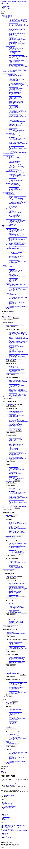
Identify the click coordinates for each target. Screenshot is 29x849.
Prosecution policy (13, 280)
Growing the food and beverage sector (17, 138)
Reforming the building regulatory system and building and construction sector (18, 20)
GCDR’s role (12, 233)
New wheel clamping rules (15, 114)
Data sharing (12, 285)
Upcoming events (10, 307)
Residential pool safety (14, 32)
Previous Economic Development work (18, 152)
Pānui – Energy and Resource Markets (17, 70)
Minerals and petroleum (14, 58)
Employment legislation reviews (16, 75)
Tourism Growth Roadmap (15, 174)
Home (2, 771)
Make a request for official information (17, 289)
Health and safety (13, 78)
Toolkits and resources (14, 258)
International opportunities (15, 203)
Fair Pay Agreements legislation (16, 88)
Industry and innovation (14, 215)
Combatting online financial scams (16, 99)
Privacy (5, 836)
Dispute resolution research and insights (18, 237)
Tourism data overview (14, 184)
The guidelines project (14, 260)
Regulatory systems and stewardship (17, 239)
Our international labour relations (16, 79)
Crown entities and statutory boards (17, 276)
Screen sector (12, 147)
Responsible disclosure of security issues (18, 306)
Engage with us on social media (13, 294)
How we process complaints (15, 298)
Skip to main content (5, 1)
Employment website (13, 80)
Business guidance (13, 98)
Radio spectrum (12, 224)
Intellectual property (13, 128)
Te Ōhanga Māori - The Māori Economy (18, 148)
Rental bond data (13, 47)
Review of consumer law (14, 103)
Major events (12, 140)
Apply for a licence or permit (15, 212)
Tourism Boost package (14, 176)
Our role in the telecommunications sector (18, 220)
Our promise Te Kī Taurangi (15, 270)
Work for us (8, 283)
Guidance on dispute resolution (16, 230)
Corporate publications (14, 271)
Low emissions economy (14, 61)
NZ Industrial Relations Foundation (17, 84)
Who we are (9, 266)
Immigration (9, 156)
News (7, 292)
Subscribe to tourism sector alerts (16, 181)
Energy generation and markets (16, 64)
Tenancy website (12, 52)
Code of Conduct (13, 279)
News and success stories (14, 205)
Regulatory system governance (16, 240)
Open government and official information (15, 284)
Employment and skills (11, 74)
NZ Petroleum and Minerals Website (17, 69)
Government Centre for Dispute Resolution (15, 229)
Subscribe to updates (13, 207)
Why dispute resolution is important (17, 234)
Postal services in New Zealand (16, 222)
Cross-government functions (9, 806)
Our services (12, 274)
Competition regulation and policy (16, 123)
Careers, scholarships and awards (16, 214)
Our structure (12, 269)
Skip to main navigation (15, 1)
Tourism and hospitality (11, 171)
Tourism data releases (14, 187)
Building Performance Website (16, 38)
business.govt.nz (12, 129)
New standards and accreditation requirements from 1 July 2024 (16, 255)
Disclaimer (5, 834)
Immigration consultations (14, 157)
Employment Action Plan (14, 76)
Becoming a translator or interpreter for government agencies (17, 262)
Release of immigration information (17, 167)
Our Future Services (13, 169)
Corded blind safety (13, 106)
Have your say (6, 6)
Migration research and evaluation (16, 166)
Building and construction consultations (18, 28)
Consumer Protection (11, 94)
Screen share (12, 304)
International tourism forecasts (15, 189)
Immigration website (13, 162)
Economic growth (10, 133)
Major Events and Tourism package (17, 175)
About (4, 802)
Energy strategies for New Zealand (16, 60)
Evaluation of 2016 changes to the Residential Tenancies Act (16, 50)
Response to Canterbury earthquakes (17, 24)
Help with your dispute (14, 231)
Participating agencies (14, 257)
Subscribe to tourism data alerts (16, 190)
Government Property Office (12, 248)
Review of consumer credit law (16, 102)
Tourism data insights (13, 188)
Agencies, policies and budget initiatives (18, 201)
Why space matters (13, 211)
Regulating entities (13, 124)
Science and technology (8, 808)
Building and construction (12, 17)
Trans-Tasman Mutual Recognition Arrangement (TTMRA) (16, 131)
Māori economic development (15, 142)
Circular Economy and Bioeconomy (17, 135)
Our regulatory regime (14, 216)
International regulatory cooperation (17, 243)
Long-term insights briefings (15, 139)
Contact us (8, 296)
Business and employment (9, 804)
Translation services (13, 253)
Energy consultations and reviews (16, 55)
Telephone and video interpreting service (18, 251)
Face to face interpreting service (16, 252)
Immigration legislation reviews (16, 170)
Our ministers (12, 272)
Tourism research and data (12, 183)
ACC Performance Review (15, 93)
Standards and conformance (15, 125)
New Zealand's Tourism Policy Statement (18, 173)
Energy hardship (12, 62)
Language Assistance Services (13, 249)
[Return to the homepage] (12, 3)
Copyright (5, 833)
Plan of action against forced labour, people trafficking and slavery (18, 86)
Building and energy (7, 803)
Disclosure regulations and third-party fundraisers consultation (17, 112)
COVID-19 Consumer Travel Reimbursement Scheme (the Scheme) (17, 116)
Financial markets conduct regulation (17, 121)
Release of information (14, 290)
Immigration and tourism (8, 807)
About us (11, 210)
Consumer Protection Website (15, 97)
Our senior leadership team (15, 267)
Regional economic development (16, 146)
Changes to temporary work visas (16, 161)
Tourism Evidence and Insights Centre (17, 185)
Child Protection (12, 281)
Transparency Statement (14, 288)
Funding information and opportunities (17, 202)
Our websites (9, 293)
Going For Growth (13, 134)
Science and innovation (11, 194)
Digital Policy (12, 137)
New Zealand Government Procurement (15, 244)
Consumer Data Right (14, 120)
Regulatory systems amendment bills (17, 242)
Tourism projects (12, 179)
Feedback (5, 815)
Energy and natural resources (12, 53)
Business (8, 117)
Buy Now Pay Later (13, 105)
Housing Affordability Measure (16, 48)
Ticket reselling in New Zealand (16, 110)
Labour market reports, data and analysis (18, 82)
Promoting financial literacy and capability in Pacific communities (18, 144)
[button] (14, 796)
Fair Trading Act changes (14, 108)
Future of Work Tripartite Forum (16, 83)
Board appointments (13, 278)
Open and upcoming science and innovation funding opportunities (16, 199)
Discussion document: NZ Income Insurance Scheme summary (16, 91)
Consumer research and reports (16, 101)
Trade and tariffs (12, 126)
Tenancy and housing (11, 46)
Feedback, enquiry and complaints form (18, 297)
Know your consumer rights (15, 96)
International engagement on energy (17, 65)
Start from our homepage (8, 785)
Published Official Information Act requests (18, 287)
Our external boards (13, 275)
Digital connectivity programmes (16, 221)
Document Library (7, 8)
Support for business (13, 119)
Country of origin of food (14, 107)
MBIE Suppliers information (12, 308)
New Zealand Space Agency (12, 208)
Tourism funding (12, 178)
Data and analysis (7, 7)
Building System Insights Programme (17, 39)
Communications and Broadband (13, 219)
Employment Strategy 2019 (15, 89)
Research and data (13, 206)
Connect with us (12, 217)
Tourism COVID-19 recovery (15, 180)
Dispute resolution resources (15, 235)
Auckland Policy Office (11, 228)
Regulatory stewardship (11, 238)
